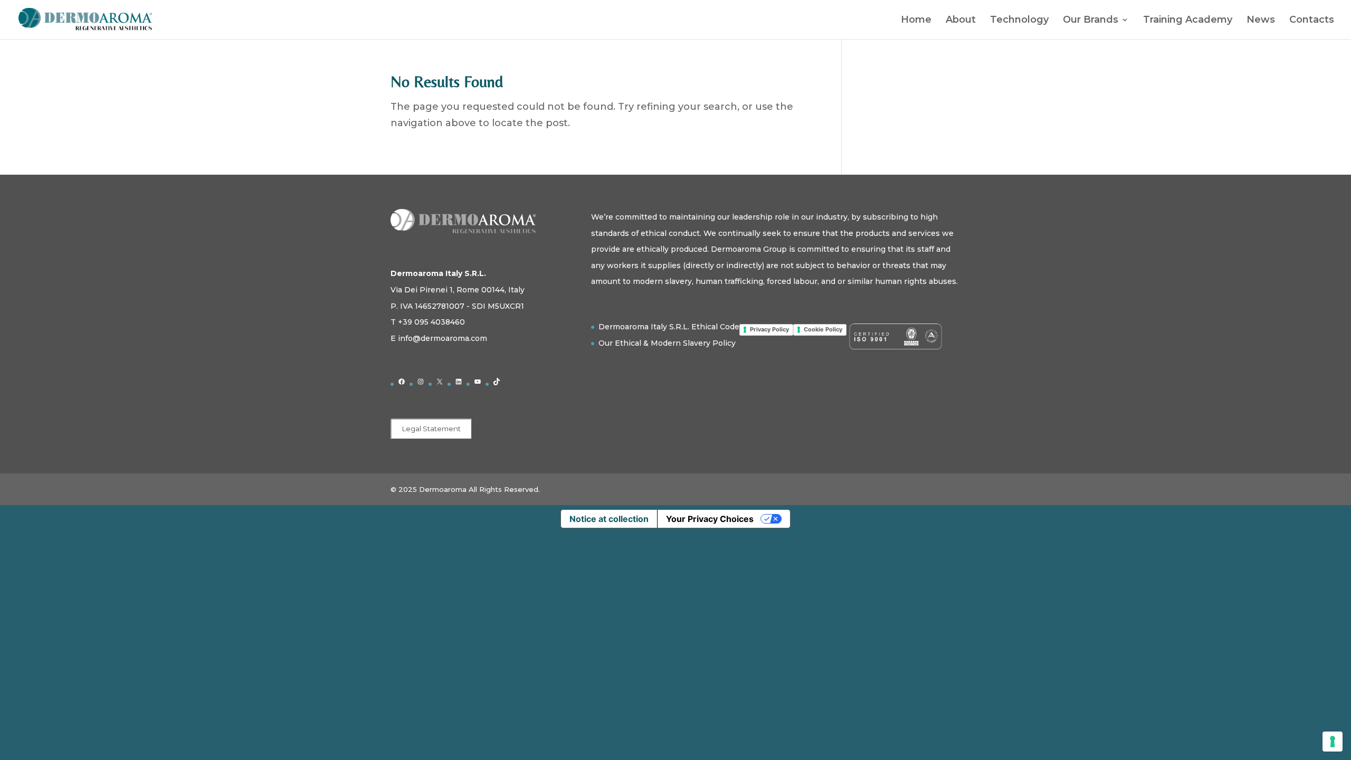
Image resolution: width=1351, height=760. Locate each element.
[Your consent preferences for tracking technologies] (1333, 742)
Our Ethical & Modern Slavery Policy (667, 343)
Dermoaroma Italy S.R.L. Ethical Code (668, 326)
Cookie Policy (823, 329)
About (961, 20)
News (1261, 20)
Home (916, 20)
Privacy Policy (769, 329)
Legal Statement (431, 428)
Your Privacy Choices (710, 519)
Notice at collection (609, 519)
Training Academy (1187, 20)
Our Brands (1090, 20)
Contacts (1311, 20)
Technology (1019, 20)
